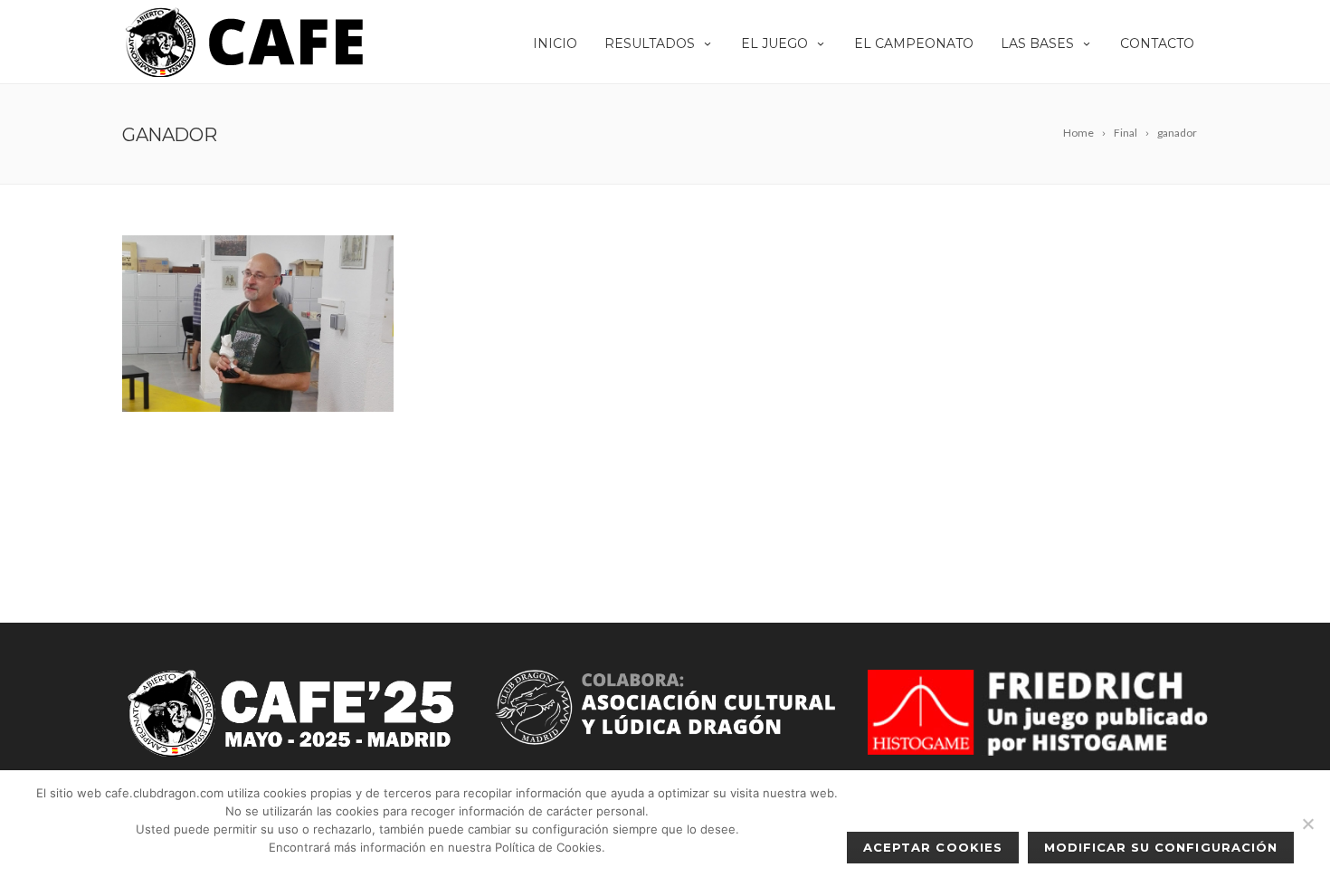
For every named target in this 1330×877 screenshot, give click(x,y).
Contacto (1157, 43)
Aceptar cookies (932, 847)
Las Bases (1037, 43)
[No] (1307, 824)
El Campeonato (914, 43)
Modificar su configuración (1161, 847)
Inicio (555, 43)
